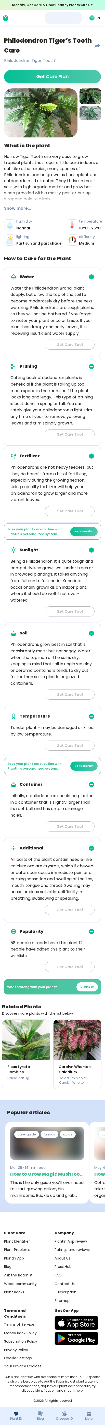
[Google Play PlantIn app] (76, 1338)
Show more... (17, 208)
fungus (49, 1134)
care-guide (27, 1134)
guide (67, 1134)
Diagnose (87, 987)
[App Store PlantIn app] (76, 1323)
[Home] (5, 18)
